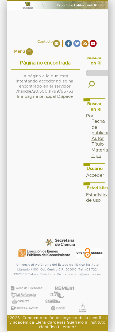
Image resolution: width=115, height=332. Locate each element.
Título (97, 144)
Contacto (45, 42)
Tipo (96, 155)
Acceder (95, 175)
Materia (99, 150)
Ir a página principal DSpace (45, 97)
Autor (97, 138)
